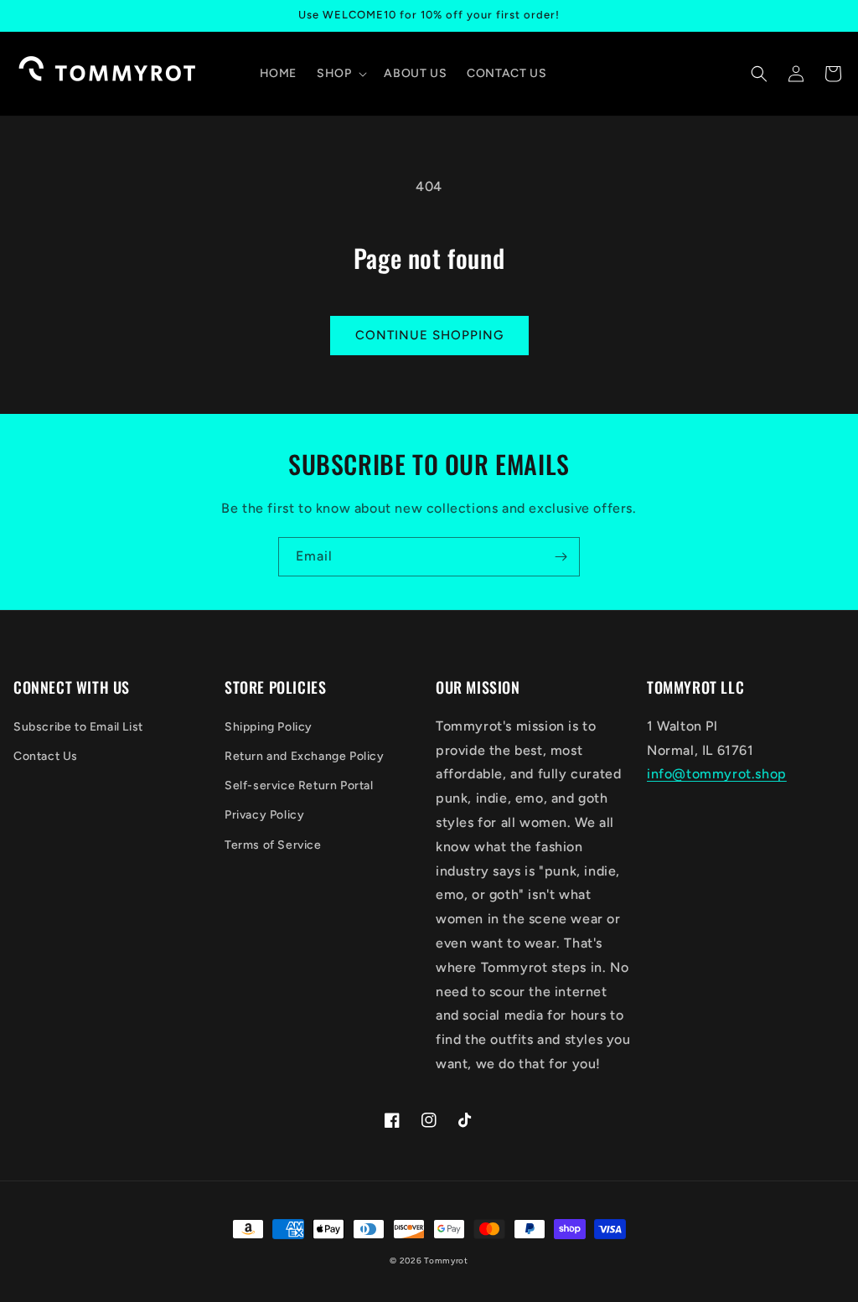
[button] (340, 73)
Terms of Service (273, 845)
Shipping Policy (269, 727)
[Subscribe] (560, 556)
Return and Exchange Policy (305, 756)
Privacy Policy (264, 815)
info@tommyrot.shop (717, 774)
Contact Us (45, 756)
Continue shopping (429, 335)
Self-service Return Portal (299, 785)
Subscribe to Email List (78, 727)
